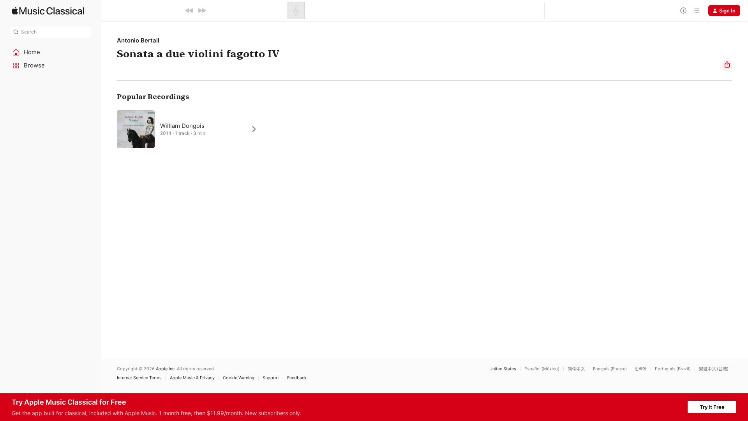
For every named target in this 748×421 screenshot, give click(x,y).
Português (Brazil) (673, 369)
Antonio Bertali (138, 40)
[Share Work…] (727, 65)
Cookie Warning (238, 378)
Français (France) (610, 369)
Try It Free (712, 407)
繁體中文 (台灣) (714, 369)
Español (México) (541, 369)
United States (502, 369)
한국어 (641, 369)
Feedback (297, 378)
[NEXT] (202, 10)
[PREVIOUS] (189, 10)
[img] (48, 10)
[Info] (683, 10)
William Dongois (182, 125)
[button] (50, 52)
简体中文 (576, 369)
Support (271, 378)
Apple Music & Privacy (192, 378)
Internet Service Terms (139, 378)
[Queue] (696, 10)
